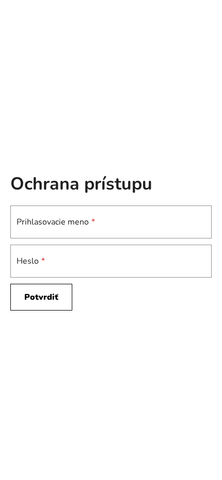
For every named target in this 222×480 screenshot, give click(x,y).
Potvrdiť (41, 297)
